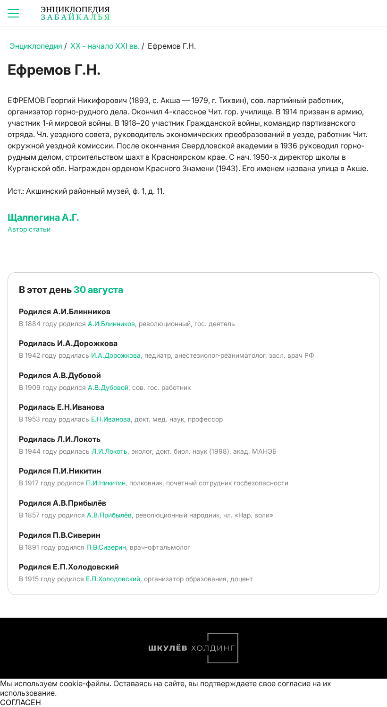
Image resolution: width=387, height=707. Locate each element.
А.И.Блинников (111, 323)
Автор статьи (29, 229)
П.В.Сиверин (106, 547)
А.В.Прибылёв (109, 515)
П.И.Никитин (106, 483)
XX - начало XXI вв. (105, 46)
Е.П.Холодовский (113, 579)
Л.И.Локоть (109, 451)
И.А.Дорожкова (116, 355)
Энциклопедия (35, 46)
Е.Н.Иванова (111, 419)
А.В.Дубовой (108, 387)
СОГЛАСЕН (20, 702)
